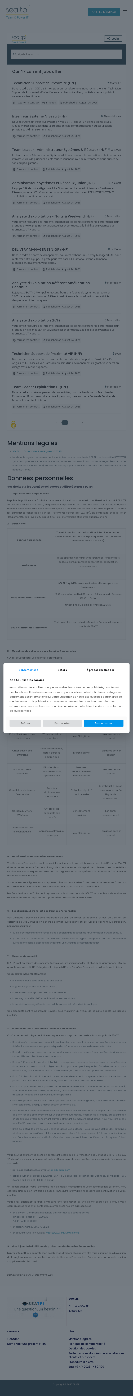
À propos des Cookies (100, 670)
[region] (66, 1378)
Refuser (25, 723)
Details (62, 670)
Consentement (28, 670)
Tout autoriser (103, 723)
